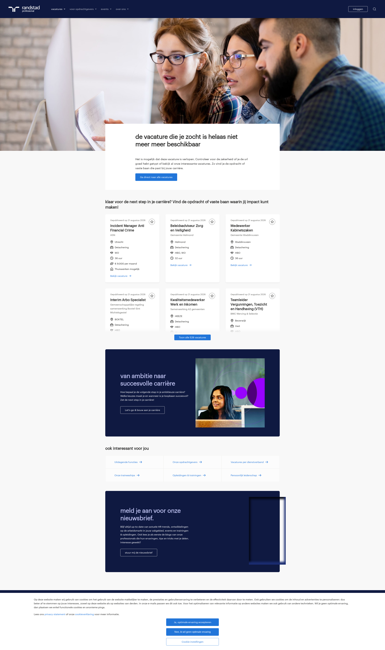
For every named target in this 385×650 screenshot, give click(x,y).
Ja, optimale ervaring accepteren (192, 622)
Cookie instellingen (192, 641)
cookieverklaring (84, 614)
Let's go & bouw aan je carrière (142, 410)
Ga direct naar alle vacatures (156, 177)
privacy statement (55, 614)
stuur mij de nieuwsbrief (138, 552)
